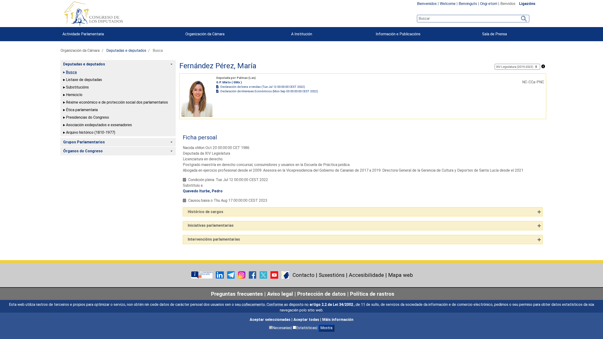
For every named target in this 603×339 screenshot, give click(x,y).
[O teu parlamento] (202, 274)
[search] (473, 18)
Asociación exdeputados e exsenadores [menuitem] (99, 125)
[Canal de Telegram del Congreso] (231, 274)
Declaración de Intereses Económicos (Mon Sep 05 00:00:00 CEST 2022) (269, 91)
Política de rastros (372, 294)
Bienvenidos (427, 3)
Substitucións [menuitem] (77, 87)
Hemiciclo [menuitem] (74, 95)
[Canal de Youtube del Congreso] (274, 274)
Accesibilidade (366, 275)
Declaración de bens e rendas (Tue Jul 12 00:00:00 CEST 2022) (262, 87)
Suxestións (332, 275)
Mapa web (400, 275)
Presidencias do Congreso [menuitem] (87, 117)
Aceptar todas (306, 319)
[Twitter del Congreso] (263, 274)
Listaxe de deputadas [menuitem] (84, 79)
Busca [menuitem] (71, 72)
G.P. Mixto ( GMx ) (229, 82)
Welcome (448, 3)
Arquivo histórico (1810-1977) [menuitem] (90, 132)
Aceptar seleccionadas (270, 319)
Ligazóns (527, 3)
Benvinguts (468, 3)
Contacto (303, 275)
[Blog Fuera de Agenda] (285, 274)
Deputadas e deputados (126, 50)
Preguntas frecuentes (237, 294)
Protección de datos (321, 294)
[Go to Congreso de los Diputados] (93, 13)
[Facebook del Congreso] (253, 274)
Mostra (326, 328)
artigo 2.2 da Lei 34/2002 (332, 304)
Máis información (337, 319)
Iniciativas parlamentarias (211, 225)
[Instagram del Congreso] (242, 274)
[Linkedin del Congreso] (220, 274)
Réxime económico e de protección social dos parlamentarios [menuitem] (117, 102)
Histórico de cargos (205, 212)
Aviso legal (280, 294)
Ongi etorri (488, 3)
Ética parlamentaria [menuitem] (82, 110)
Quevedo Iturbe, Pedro (203, 191)
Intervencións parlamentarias (214, 239)
